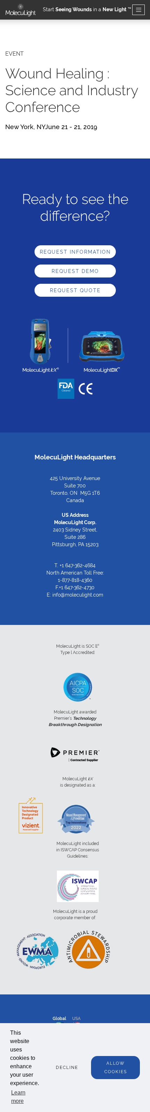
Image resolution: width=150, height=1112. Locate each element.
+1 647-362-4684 (78, 565)
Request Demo (75, 271)
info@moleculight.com (77, 595)
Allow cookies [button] (115, 1067)
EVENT (14, 53)
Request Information (75, 252)
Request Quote (75, 290)
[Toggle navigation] (138, 10)
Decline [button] (67, 1067)
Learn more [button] (18, 1097)
